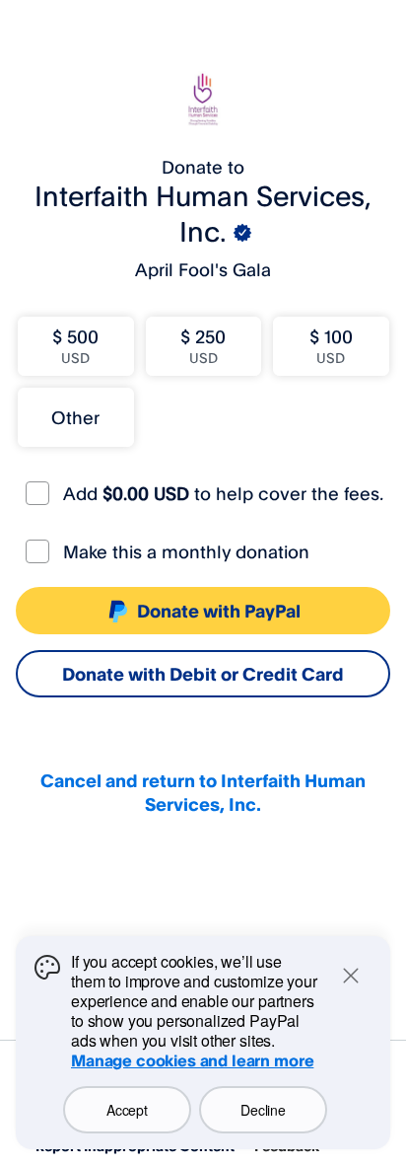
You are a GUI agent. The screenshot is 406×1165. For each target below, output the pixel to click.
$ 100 (331, 346)
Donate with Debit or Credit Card (203, 674)
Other (75, 417)
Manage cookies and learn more (192, 1060)
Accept (126, 1110)
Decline (262, 1110)
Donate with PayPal (219, 610)
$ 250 (203, 346)
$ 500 (75, 346)
